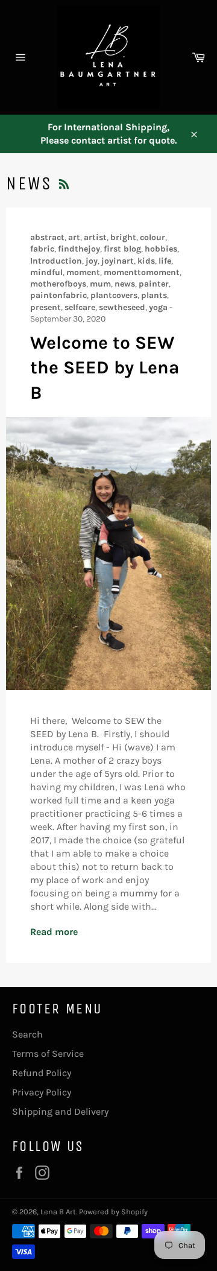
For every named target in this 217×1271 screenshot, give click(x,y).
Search (27, 1034)
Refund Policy (41, 1073)
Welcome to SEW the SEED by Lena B (105, 368)
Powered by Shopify (113, 1211)
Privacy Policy (41, 1092)
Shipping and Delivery (60, 1111)
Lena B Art (58, 1211)
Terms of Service (48, 1053)
